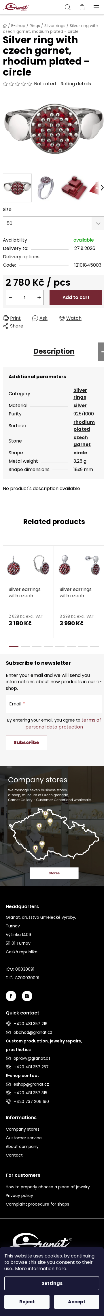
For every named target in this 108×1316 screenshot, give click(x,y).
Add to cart (76, 297)
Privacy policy (19, 1195)
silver (80, 405)
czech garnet (82, 441)
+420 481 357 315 (30, 1093)
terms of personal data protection (63, 723)
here (61, 1268)
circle (80, 452)
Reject (27, 1301)
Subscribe (26, 742)
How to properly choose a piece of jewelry (48, 1187)
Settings (51, 1283)
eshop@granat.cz (31, 1084)
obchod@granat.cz (33, 1032)
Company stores (22, 1129)
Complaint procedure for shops (37, 1204)
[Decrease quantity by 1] (10, 297)
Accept (77, 1301)
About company (22, 1146)
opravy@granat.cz (32, 1058)
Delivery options (21, 256)
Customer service (24, 1138)
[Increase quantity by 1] (39, 297)
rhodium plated (84, 425)
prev (6, 567)
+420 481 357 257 (31, 1067)
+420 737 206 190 (31, 1101)
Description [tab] (54, 351)
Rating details (75, 84)
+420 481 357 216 (31, 1024)
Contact (14, 1155)
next (102, 567)
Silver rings (80, 393)
